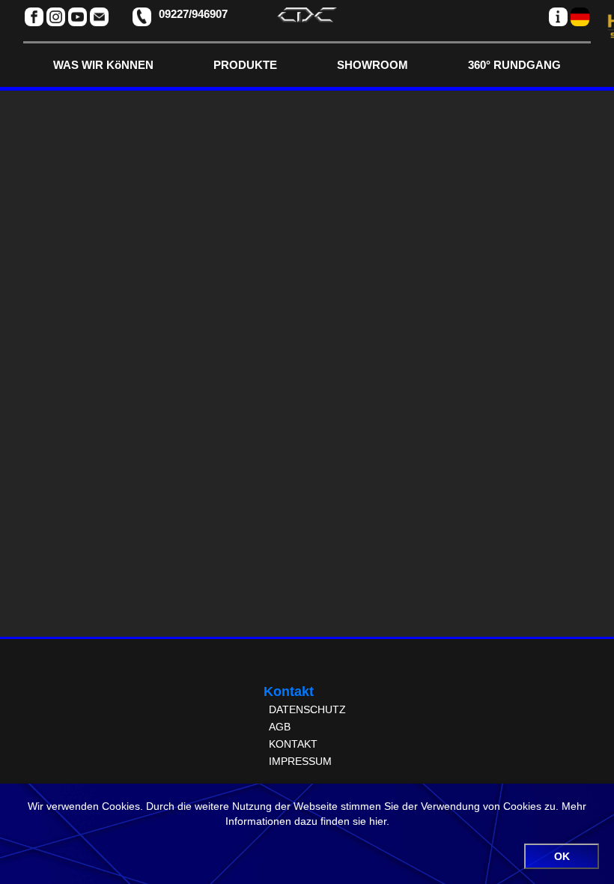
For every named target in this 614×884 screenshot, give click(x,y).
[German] (580, 16)
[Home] (307, 18)
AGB (280, 727)
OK (562, 856)
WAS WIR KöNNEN (103, 64)
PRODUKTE (245, 64)
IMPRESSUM (300, 761)
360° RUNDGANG (514, 64)
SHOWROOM (372, 64)
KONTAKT (293, 744)
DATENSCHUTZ (307, 709)
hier (377, 821)
